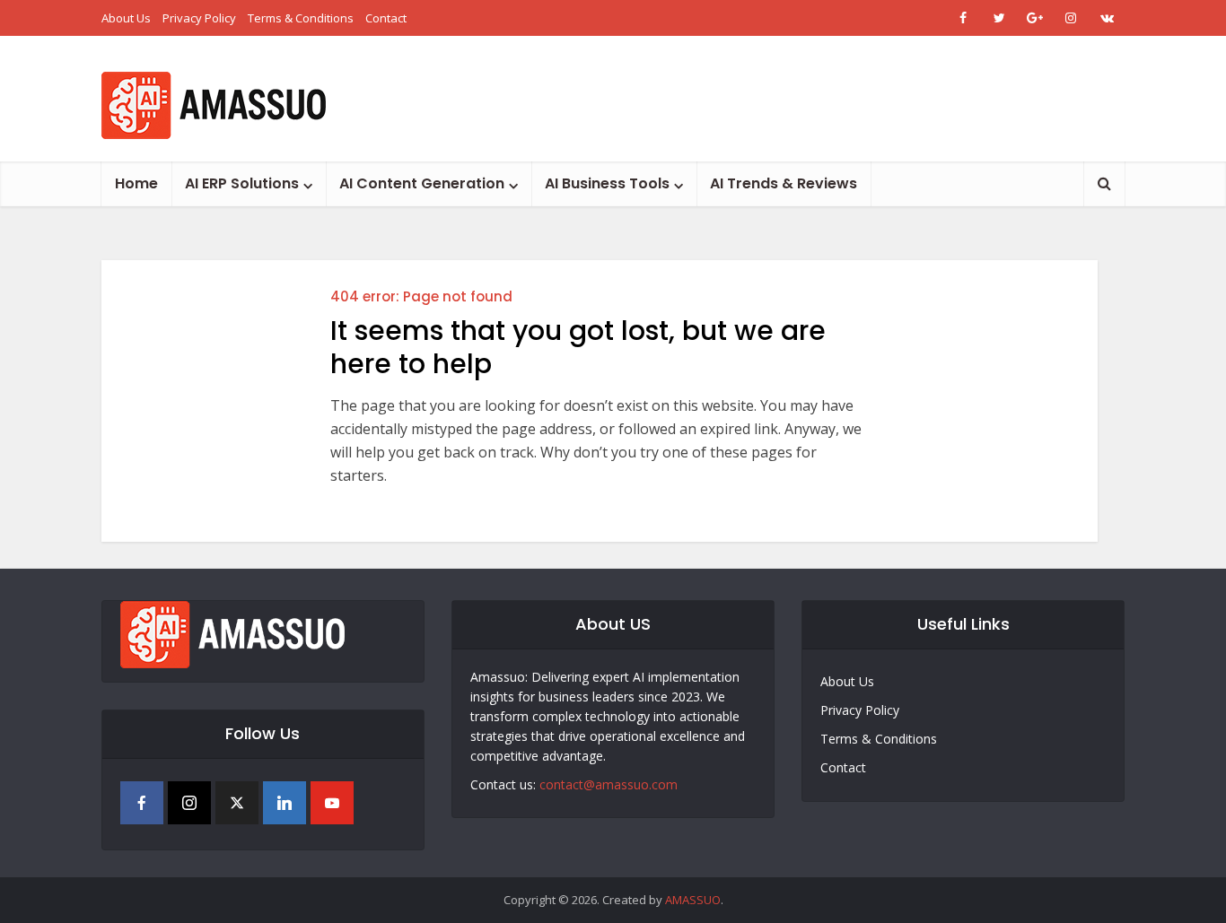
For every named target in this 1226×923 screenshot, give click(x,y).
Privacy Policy (199, 18)
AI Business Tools (607, 183)
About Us (126, 18)
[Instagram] (189, 802)
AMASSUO (693, 900)
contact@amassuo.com (608, 784)
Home (136, 183)
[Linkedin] (284, 802)
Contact (386, 18)
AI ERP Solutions (242, 183)
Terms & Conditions (301, 18)
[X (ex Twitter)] (236, 802)
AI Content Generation (421, 183)
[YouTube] (332, 802)
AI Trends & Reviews (783, 183)
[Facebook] (141, 802)
